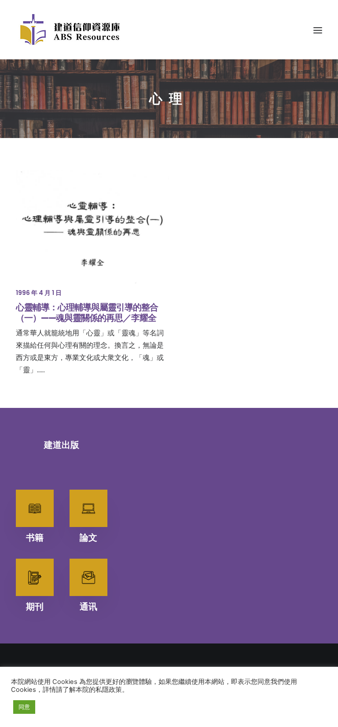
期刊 (35, 606)
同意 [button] (24, 706)
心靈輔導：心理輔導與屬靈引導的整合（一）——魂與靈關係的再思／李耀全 (87, 312)
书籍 (35, 537)
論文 (88, 537)
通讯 (88, 606)
